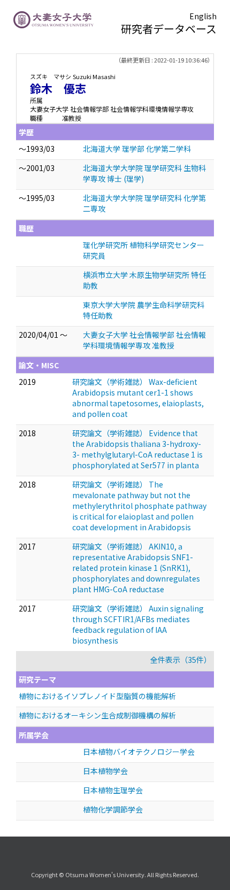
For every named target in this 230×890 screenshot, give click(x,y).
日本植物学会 (105, 770)
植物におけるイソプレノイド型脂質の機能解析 (97, 696)
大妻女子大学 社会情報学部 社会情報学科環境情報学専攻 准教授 (144, 340)
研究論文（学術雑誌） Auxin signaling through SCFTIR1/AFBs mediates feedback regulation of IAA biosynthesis (138, 624)
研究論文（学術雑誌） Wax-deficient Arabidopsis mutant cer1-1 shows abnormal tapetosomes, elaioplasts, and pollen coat (138, 397)
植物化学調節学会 (113, 809)
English (203, 16)
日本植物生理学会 (113, 790)
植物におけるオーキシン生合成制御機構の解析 (97, 715)
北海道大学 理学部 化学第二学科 (137, 148)
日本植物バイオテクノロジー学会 (139, 751)
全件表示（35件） (180, 659)
